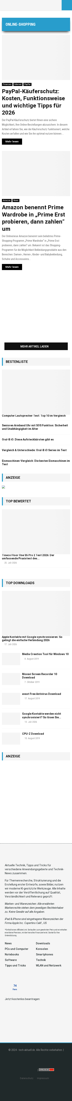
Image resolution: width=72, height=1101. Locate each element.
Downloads (43, 943)
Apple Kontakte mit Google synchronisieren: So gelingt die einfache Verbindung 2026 (32, 638)
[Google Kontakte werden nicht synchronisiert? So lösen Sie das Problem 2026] (11, 719)
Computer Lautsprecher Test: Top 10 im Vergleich (34, 415)
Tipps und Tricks (15, 965)
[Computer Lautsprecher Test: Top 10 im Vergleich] (36, 392)
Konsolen (42, 948)
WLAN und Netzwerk (48, 965)
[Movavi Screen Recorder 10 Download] (11, 679)
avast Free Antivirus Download (41, 693)
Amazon (7, 200)
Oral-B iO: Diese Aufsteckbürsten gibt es (28, 439)
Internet (18, 84)
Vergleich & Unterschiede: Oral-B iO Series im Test (34, 450)
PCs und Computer (16, 948)
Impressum (43, 1078)
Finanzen (7, 84)
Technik (41, 959)
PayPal (27, 84)
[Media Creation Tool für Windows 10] (11, 659)
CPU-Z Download (33, 733)
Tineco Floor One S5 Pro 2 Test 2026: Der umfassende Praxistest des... (28, 557)
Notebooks (12, 954)
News (15, 200)
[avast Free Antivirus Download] (11, 699)
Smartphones (44, 954)
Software (11, 959)
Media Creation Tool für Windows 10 (45, 654)
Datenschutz (26, 1078)
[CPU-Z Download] (11, 739)
